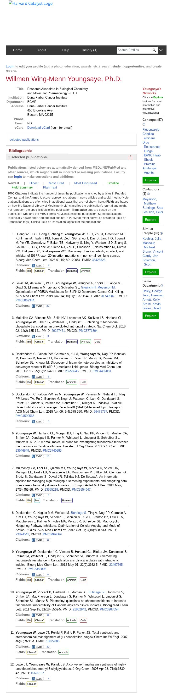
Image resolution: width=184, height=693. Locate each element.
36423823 (98, 260)
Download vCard (38, 127)
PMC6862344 (25, 300)
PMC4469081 (101, 371)
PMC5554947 (81, 489)
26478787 (100, 411)
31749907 (108, 296)
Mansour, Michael (149, 245)
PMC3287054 (109, 609)
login (18, 176)
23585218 (51, 489)
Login (10, 66)
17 (47, 336)
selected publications (24, 139)
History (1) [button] (90, 50)
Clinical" (39, 270)
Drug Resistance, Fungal (152, 147)
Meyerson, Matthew (150, 201)
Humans (72, 270)
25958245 (72, 371)
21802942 (79, 609)
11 (48, 539)
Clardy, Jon (150, 256)
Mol (37, 500)
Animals (85, 270)
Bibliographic (20, 151)
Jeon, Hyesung (153, 295)
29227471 (58, 331)
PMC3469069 (52, 534)
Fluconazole (151, 129)
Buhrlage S (78, 513)
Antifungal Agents (149, 170)
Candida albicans (149, 136)
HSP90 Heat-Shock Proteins (152, 160)
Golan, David (152, 308)
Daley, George (152, 291)
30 (47, 646)
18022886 (52, 641)
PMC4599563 (25, 416)
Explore (150, 180)
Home (17, 50)
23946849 (22, 450)
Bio (29, 270)
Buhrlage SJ (96, 592)
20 (47, 306)
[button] (161, 50)
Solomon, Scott (149, 262)
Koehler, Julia (152, 238)
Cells (97, 341)
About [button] (41, 50)
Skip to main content (20, 6)
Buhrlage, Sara (153, 208)
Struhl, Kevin (152, 304)
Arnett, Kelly (151, 299)
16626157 (37, 673)
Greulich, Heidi (153, 212)
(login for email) (61, 127)
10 (47, 456)
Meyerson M (106, 287)
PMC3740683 (52, 450)
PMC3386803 (37, 569)
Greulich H (88, 287)
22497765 (116, 564)
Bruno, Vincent (153, 251)
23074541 (22, 534)
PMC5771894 (88, 331)
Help (65, 50)
